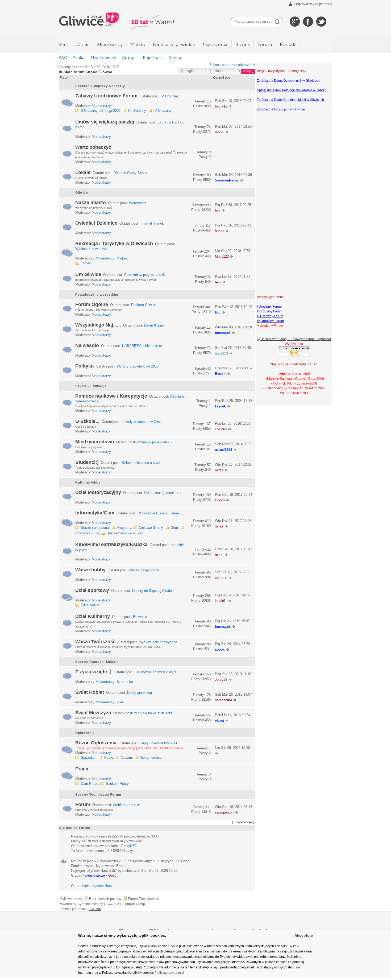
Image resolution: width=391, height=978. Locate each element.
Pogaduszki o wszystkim (96, 294)
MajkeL (122, 258)
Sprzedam (89, 758)
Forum (264, 44)
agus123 (221, 353)
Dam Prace (89, 784)
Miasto (138, 44)
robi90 (219, 132)
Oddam (126, 758)
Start (64, 44)
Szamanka (125, 682)
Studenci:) (87, 462)
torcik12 (221, 106)
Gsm (174, 528)
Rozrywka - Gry (87, 533)
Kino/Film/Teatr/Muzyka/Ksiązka (111, 544)
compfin (221, 578)
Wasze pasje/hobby (144, 570)
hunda (219, 231)
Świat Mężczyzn (93, 712)
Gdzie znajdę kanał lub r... (164, 493)
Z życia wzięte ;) (93, 671)
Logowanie (303, 4)
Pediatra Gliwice (143, 305)
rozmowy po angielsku (154, 442)
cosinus (221, 429)
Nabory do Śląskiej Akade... (153, 591)
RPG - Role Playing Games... (160, 513)
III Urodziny (137, 111)
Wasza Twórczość (95, 641)
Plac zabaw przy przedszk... (146, 275)
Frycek (220, 406)
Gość (112, 875)
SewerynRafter (227, 180)
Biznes (242, 44)
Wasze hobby (90, 569)
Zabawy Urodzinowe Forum (106, 95)
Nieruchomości (151, 758)
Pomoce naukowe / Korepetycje (111, 396)
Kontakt (288, 44)
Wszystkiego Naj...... (98, 325)
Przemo (108, 904)
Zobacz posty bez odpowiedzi (232, 65)
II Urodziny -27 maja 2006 (100, 111)
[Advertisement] (278, 205)
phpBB (81, 904)
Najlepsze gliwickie (174, 44)
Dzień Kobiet (154, 325)
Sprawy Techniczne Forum (98, 795)
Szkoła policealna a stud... (142, 463)
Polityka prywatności (169, 973)
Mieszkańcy (110, 44)
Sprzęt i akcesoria (95, 528)
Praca (81, 768)
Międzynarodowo (94, 441)
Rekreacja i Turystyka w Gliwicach (114, 243)
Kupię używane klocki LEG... (162, 743)
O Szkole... (87, 421)
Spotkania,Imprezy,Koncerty (100, 86)
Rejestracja (323, 4)
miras (219, 470)
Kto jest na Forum (74, 828)
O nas (83, 44)
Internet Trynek (152, 223)
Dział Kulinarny (92, 616)
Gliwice (81, 193)
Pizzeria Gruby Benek (130, 173)
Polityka (84, 366)
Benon (220, 374)
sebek (219, 649)
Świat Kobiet (89, 692)
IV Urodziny (170, 96)
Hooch (220, 500)
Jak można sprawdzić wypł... (157, 672)
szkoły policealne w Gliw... (143, 422)
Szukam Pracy (117, 784)
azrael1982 (223, 450)
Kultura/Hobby (88, 482)
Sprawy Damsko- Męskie (97, 662)
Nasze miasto (90, 202)
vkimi (219, 721)
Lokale (82, 172)
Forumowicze (93, 875)
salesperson (224, 812)
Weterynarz (138, 203)
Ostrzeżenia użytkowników (91, 886)
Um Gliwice (88, 274)
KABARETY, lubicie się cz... (144, 346)
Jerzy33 (221, 680)
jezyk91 (221, 601)
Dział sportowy (92, 590)
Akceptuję (303, 935)
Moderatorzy (101, 106)
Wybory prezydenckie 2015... (139, 366)
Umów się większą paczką (104, 122)
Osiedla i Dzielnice (96, 223)
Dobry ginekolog (139, 693)
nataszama (223, 700)
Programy (124, 528)
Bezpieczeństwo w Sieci (125, 533)
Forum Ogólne (91, 304)
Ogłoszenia (215, 44)
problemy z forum (126, 805)
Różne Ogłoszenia (96, 742)
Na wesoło (87, 345)
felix (218, 282)
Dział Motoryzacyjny (98, 492)
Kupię (108, 758)
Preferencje (243, 822)
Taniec (86, 263)
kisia (120, 702)
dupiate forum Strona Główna (85, 72)
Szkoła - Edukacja (91, 386)
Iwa (217, 210)
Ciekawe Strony (151, 528)
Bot (218, 312)
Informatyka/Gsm (94, 512)
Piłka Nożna (90, 605)
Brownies (140, 617)
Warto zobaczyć (93, 147)
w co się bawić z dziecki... (154, 713)
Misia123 (222, 256)
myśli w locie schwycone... (159, 642)
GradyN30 (128, 846)
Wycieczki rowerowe (91, 249)
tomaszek (223, 333)
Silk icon (95, 909)
